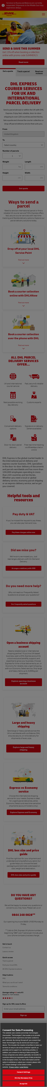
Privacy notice (14, 1067)
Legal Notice (23, 1067)
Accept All (23, 1084)
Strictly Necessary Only (23, 1078)
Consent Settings (23, 1072)
